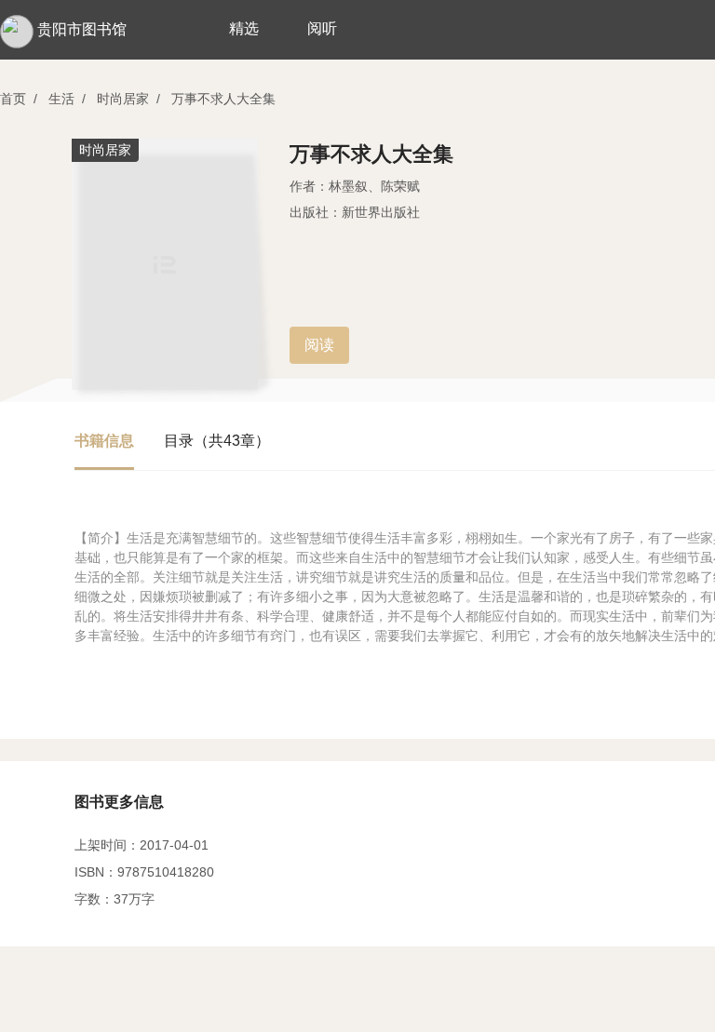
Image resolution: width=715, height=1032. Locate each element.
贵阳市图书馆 (82, 29)
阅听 (322, 28)
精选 (244, 28)
